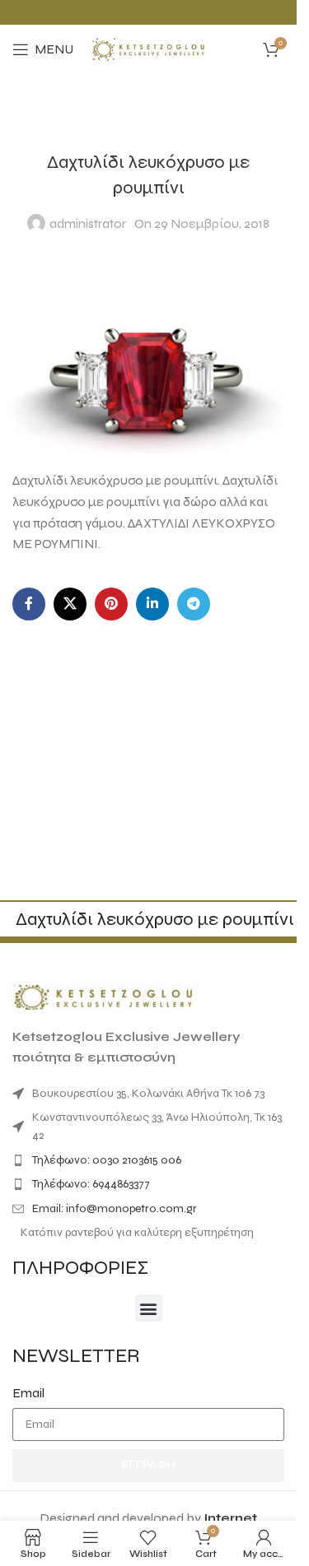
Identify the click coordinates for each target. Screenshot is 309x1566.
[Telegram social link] (193, 604)
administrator (87, 223)
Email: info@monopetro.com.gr (114, 1208)
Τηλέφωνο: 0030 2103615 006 (106, 1160)
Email (28, 1393)
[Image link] (103, 996)
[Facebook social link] (28, 604)
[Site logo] (148, 48)
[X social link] (70, 604)
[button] (148, 1308)
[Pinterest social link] (111, 604)
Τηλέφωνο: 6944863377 (91, 1184)
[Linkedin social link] (152, 604)
